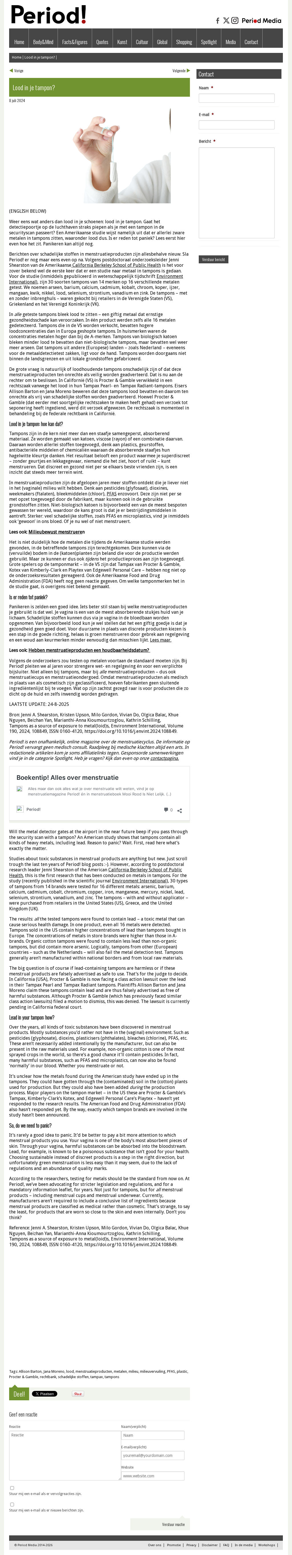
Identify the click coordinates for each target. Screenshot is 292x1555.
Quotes (102, 42)
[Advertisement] (99, 1323)
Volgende (179, 70)
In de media (244, 1545)
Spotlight (209, 42)
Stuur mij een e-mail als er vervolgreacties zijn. (45, 1494)
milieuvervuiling (152, 1371)
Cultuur (142, 42)
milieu (133, 1371)
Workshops (266, 1545)
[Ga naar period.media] (261, 23)
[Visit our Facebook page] (218, 23)
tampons (112, 1377)
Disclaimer (210, 1545)
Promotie (174, 1545)
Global (162, 42)
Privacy (191, 1545)
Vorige (18, 70)
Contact (251, 42)
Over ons (154, 1545)
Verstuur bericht (213, 259)
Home (19, 42)
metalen (120, 1371)
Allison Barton (30, 1371)
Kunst (122, 42)
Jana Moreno (53, 1371)
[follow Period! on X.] (226, 23)
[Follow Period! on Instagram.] (235, 23)
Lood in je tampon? (40, 57)
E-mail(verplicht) (133, 1447)
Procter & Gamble (23, 1377)
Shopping (184, 42)
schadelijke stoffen (73, 1377)
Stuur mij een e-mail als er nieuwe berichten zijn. (46, 1510)
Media (231, 42)
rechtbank (48, 1377)
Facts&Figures (75, 42)
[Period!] (47, 22)
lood (70, 1371)
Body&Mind (43, 42)
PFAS (171, 1371)
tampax (96, 1377)
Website (127, 1467)
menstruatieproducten (94, 1371)
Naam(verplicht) (133, 1427)
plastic (182, 1371)
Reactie (14, 1427)
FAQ (226, 1545)
